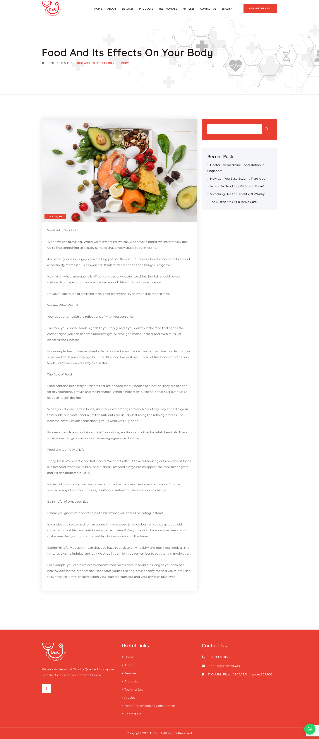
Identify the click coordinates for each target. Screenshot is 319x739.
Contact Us (208, 8)
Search (267, 129)
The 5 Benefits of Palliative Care (233, 202)
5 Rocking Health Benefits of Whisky (237, 194)
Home (98, 8)
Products (146, 8)
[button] (309, 729)
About (111, 8)
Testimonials (168, 8)
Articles (189, 8)
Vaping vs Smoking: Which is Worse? (237, 186)
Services (128, 8)
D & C (65, 63)
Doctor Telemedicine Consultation (149, 705)
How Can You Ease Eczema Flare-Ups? (238, 178)
